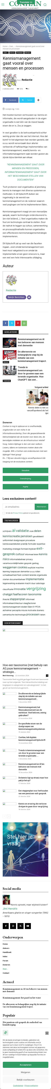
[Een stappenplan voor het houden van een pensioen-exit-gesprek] (9, 794)
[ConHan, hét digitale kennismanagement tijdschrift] (9, 740)
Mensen (27, 53)
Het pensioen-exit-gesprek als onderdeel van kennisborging (22, 1023)
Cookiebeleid (18, 1086)
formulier (32, 544)
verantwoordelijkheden (13, 563)
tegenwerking (9, 583)
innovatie (20, 589)
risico (6, 559)
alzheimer (7, 610)
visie (31, 531)
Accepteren (25, 1065)
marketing (7, 549)
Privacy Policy (18, 513)
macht (28, 583)
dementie (25, 571)
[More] (38, 100)
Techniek (7, 381)
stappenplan (17, 599)
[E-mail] (29, 297)
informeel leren (31, 554)
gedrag (35, 563)
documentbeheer (17, 579)
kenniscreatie (11, 536)
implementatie (35, 579)
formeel (24, 549)
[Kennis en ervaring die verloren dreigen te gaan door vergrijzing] (9, 807)
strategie (16, 549)
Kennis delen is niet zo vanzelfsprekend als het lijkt (37, 410)
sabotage (40, 583)
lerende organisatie (38, 575)
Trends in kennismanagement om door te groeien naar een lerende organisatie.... (31, 753)
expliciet (31, 567)
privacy (29, 559)
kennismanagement (12, 607)
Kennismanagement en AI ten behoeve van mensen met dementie (31, 342)
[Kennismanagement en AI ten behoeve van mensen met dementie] (9, 342)
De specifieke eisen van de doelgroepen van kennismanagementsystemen (31, 726)
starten (6, 579)
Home (5, 46)
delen (37, 531)
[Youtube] (28, 926)
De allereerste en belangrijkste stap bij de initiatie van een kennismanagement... (32, 696)
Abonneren (41, 507)
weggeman (10, 567)
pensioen (26, 536)
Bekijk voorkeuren (25, 1079)
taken (42, 614)
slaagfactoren (29, 603)
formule (32, 572)
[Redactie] (10, 80)
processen (33, 614)
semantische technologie (14, 614)
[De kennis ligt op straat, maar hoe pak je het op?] (9, 781)
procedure (30, 540)
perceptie (16, 610)
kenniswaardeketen (11, 544)
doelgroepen (19, 540)
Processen (20, 53)
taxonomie (34, 594)
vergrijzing (36, 588)
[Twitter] (11, 323)
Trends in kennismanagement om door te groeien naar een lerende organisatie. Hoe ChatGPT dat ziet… (31, 373)
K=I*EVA (36, 607)
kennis (43, 554)
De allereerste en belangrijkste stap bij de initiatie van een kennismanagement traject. (24, 1005)
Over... (11, 46)
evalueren (20, 583)
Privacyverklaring (31, 1086)
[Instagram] (13, 926)
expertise (41, 544)
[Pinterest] (18, 323)
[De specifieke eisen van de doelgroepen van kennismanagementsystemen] (9, 727)
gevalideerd (38, 536)
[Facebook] (5, 323)
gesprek (28, 563)
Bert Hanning (8, 675)
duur (33, 583)
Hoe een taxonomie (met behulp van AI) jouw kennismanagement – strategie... (25, 668)
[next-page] (8, 816)
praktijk (24, 544)
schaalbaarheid (10, 575)
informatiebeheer (18, 559)
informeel (30, 599)
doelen (24, 607)
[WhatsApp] (24, 323)
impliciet (32, 549)
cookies (22, 567)
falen (30, 607)
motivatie (32, 610)
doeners (40, 610)
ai (13, 530)
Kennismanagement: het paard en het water (22, 997)
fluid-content (23, 575)
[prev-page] (4, 816)
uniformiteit (8, 540)
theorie (6, 599)
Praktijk (6, 346)
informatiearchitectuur (13, 603)
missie (24, 610)
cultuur (20, 554)
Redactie (27, 79)
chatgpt (8, 594)
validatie (22, 531)
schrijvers (7, 531)
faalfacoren (20, 594)
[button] (47, 1033)
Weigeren (25, 1072)
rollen (37, 571)
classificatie (8, 589)
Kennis (12, 53)
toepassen (15, 571)
